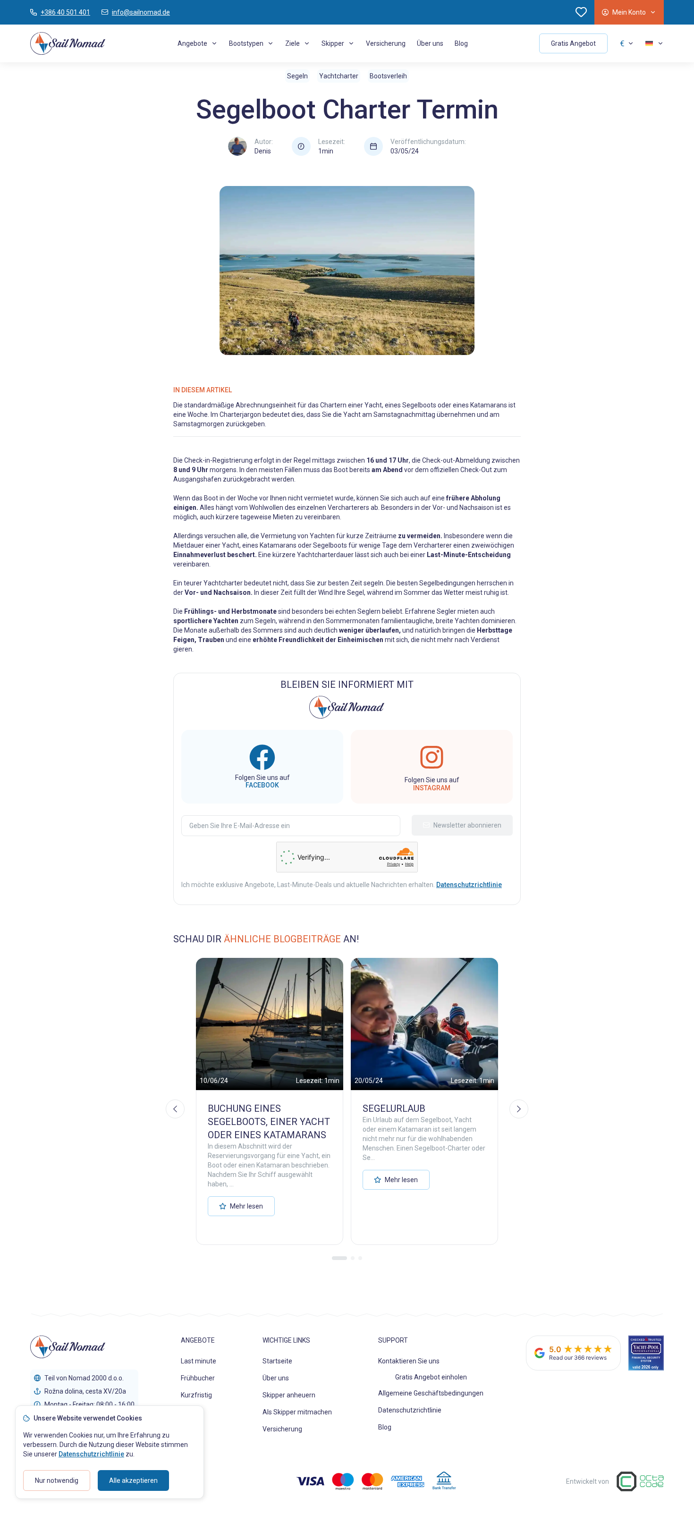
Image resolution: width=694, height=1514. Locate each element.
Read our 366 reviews (578, 1357)
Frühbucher (198, 1378)
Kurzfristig (196, 1395)
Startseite (277, 1361)
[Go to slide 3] (360, 1258)
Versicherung (386, 43)
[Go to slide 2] (353, 1258)
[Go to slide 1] (339, 1258)
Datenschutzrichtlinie (409, 1410)
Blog (461, 43)
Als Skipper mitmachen (297, 1412)
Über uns (430, 43)
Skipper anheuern (288, 1395)
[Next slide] (518, 1109)
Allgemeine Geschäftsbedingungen (430, 1393)
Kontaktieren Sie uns (409, 1361)
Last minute (198, 1361)
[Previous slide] (175, 1109)
